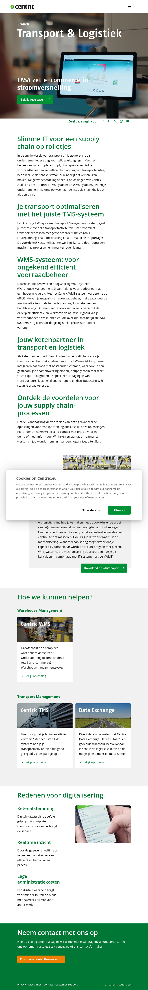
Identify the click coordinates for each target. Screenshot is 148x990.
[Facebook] (103, 121)
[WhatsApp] (121, 121)
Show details (91, 510)
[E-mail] (127, 121)
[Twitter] (115, 121)
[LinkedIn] (109, 121)
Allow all (119, 510)
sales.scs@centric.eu (55, 947)
